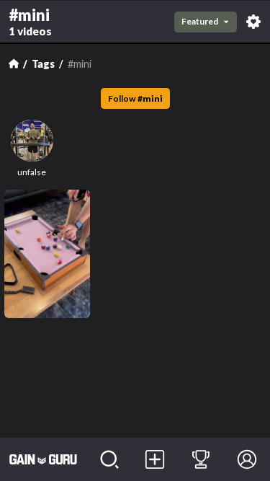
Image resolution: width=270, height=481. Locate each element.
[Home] (14, 63)
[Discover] (109, 459)
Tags (43, 64)
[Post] (155, 459)
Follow (135, 98)
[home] (43, 459)
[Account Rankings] (201, 459)
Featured (199, 21)
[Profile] (247, 459)
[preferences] (253, 22)
